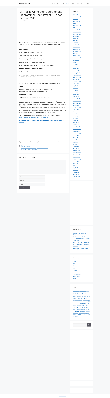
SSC (58, 3)
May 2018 (75, 40)
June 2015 (75, 114)
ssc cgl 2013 (83, 311)
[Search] (89, 325)
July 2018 (75, 38)
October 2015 (76, 105)
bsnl (82, 296)
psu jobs (86, 307)
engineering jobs (77, 300)
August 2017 (76, 60)
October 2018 (76, 36)
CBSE (74, 263)
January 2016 (76, 98)
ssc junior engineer (85, 313)
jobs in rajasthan (80, 305)
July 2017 (75, 62)
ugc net (76, 316)
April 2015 (75, 118)
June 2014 (75, 139)
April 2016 (75, 92)
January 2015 (76, 124)
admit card (76, 291)
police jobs (23, 146)
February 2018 (76, 47)
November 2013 (77, 155)
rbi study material (78, 309)
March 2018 (76, 45)
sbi (83, 309)
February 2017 (76, 70)
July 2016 (75, 86)
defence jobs (86, 298)
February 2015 (76, 122)
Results (72, 3)
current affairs (76, 298)
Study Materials (80, 3)
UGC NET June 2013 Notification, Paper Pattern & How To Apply (34, 148)
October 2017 (76, 55)
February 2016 (76, 96)
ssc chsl (76, 313)
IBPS (63, 3)
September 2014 (77, 133)
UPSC (74, 279)
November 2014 (77, 129)
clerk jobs (88, 296)
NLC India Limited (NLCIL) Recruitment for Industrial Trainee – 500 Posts (81, 238)
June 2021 (75, 19)
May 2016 (75, 90)
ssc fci (80, 313)
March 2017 (76, 68)
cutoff (81, 298)
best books (77, 296)
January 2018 (76, 49)
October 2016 (76, 79)
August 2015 (76, 109)
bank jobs (83, 293)
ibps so (86, 301)
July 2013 (75, 163)
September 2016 (77, 81)
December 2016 (77, 75)
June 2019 (75, 27)
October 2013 (76, 157)
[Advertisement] (42, 32)
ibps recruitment (77, 301)
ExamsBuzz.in (24, 3)
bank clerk (76, 293)
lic (83, 305)
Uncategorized (76, 276)
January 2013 (76, 176)
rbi (88, 307)
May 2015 (75, 116)
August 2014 (76, 135)
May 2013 (75, 167)
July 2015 (75, 111)
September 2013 (77, 159)
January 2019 (76, 29)
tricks (89, 314)
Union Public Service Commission (81, 242)
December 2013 (77, 152)
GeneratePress (62, 396)
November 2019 (77, 25)
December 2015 (77, 101)
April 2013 (75, 170)
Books (88, 3)
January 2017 (76, 73)
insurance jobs (85, 303)
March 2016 (76, 94)
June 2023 (75, 14)
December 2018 (77, 32)
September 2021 (77, 17)
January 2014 (76, 150)
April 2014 (75, 144)
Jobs (67, 3)
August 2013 (76, 161)
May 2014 (75, 142)
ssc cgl (77, 311)
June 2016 (75, 88)
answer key (83, 291)
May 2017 (75, 64)
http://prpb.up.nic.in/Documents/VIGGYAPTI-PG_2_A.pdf (33, 117)
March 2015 (76, 120)
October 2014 (76, 131)
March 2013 (76, 172)
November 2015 (77, 103)
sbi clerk (85, 309)
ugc (73, 316)
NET (76, 307)
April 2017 (75, 66)
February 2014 (76, 148)
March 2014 (76, 146)
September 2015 (77, 107)
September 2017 (77, 57)
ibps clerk (85, 300)
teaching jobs (85, 314)
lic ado (86, 305)
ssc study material (77, 314)
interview (74, 305)
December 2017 (77, 51)
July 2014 (75, 137)
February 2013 (76, 174)
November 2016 (77, 77)
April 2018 (75, 42)
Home (53, 3)
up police (28, 146)
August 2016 (76, 83)
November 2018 (77, 34)
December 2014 (77, 127)
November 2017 (77, 53)
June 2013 (75, 165)
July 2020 (75, 23)
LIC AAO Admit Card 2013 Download (29, 149)
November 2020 (77, 21)
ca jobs (85, 296)
